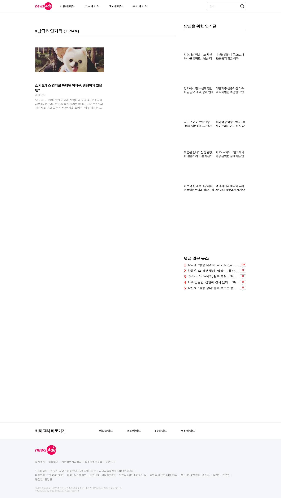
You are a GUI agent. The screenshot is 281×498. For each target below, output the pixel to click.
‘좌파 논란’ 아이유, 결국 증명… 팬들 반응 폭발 (213, 276)
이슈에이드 (67, 6)
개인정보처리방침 (71, 461)
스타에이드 (92, 6)
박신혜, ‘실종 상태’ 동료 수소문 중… (212, 288)
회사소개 (40, 461)
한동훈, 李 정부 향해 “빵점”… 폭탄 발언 (213, 270)
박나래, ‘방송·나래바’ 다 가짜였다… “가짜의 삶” (213, 265)
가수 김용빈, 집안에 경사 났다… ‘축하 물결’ (213, 282)
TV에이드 (116, 6)
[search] (242, 6)
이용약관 (53, 461)
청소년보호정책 (93, 461)
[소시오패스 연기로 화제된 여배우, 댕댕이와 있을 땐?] (69, 75)
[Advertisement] (215, 226)
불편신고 (110, 461)
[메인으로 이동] (43, 9)
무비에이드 (140, 6)
